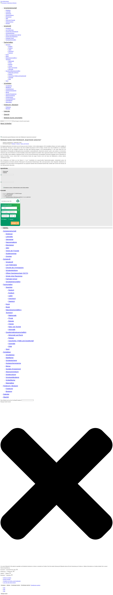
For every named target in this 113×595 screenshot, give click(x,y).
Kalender (5, 172)
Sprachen (9, 287)
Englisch (11, 293)
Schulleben (7, 352)
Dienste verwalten (7, 579)
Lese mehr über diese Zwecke (9, 582)
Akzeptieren (3, 585)
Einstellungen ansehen (15, 585)
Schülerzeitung (11, 374)
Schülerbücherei (11, 360)
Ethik (10, 346)
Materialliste (10, 383)
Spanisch (11, 301)
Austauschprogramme (13, 363)
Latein (10, 296)
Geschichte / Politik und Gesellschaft (21, 341)
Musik (8, 307)
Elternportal (5, 171)
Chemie (18, 143)
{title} (4, 587)
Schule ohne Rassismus (14, 276)
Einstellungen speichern (25, 585)
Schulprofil (6, 259)
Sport (7, 349)
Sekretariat (9, 239)
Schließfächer (10, 380)
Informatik (11, 329)
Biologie (13, 143)
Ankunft (11, 219)
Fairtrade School (11, 279)
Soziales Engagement (13, 369)
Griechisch (12, 298)
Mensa (8, 366)
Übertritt (6, 397)
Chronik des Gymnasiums (15, 267)
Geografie (11, 343)
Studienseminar (11, 253)
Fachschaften (7, 284)
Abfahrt (4, 219)
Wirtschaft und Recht (15, 335)
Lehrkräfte (9, 237)
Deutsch (11, 290)
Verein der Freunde (12, 251)
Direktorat (9, 234)
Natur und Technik (25, 143)
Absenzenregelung (12, 372)
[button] (56, 484)
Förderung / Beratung (10, 386)
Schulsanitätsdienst (12, 377)
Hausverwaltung (11, 242)
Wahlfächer (10, 358)
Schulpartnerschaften (13, 282)
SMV (7, 248)
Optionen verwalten (7, 577)
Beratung (9, 391)
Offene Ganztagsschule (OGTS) (17, 273)
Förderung (9, 388)
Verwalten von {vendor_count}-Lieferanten (12, 581)
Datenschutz (5, 228)
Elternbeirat (10, 245)
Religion (11, 338)
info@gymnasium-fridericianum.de (13, 197)
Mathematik (12, 315)
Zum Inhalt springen (5, 1)
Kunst (8, 304)
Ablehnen (8, 585)
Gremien (9, 256)
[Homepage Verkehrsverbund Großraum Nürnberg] (17, 202)
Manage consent (4, 593)
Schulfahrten (10, 355)
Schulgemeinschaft (9, 231)
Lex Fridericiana (11, 265)
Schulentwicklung (12, 270)
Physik (10, 318)
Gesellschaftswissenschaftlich (16, 332)
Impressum (5, 227)
